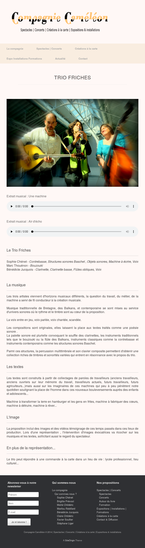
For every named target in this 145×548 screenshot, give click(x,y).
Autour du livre (107, 501)
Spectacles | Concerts (49, 48)
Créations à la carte (86, 48)
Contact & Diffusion (107, 519)
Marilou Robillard (66, 508)
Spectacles (105, 494)
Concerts (104, 497)
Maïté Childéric (65, 505)
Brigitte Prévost (65, 501)
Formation (104, 505)
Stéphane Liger (65, 523)
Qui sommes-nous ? (66, 494)
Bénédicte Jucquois (68, 512)
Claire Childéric (65, 516)
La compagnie (15, 48)
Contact (83, 58)
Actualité (60, 58)
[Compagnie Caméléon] (60, 21)
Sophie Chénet (65, 497)
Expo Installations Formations (24, 58)
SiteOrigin (70, 540)
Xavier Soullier (65, 519)
